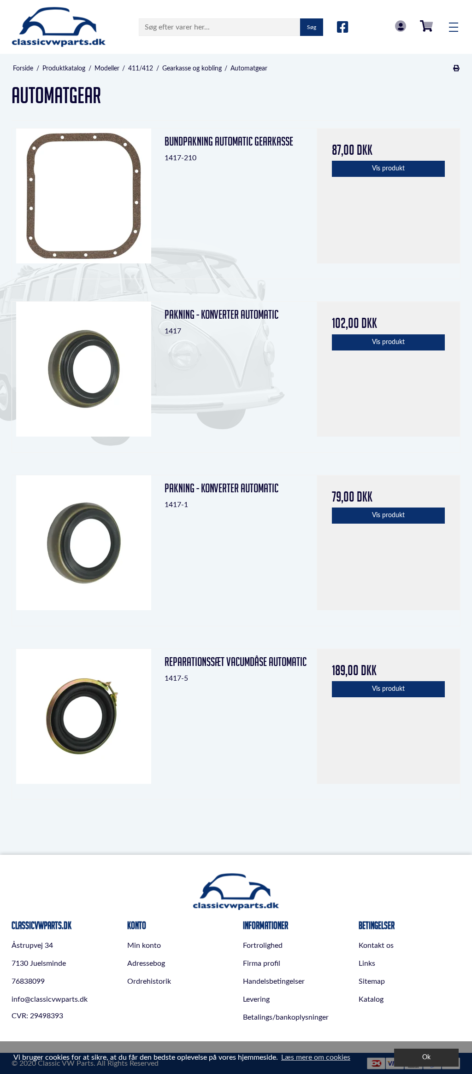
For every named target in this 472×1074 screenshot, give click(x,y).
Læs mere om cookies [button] (315, 1057)
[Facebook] (342, 27)
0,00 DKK (426, 26)
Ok (426, 1057)
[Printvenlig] (456, 68)
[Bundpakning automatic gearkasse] (83, 200)
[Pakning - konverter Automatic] (83, 373)
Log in (400, 26)
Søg (311, 27)
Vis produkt (388, 168)
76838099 (28, 981)
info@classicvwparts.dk (50, 999)
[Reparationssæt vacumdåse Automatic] (83, 720)
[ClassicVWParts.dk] (59, 27)
